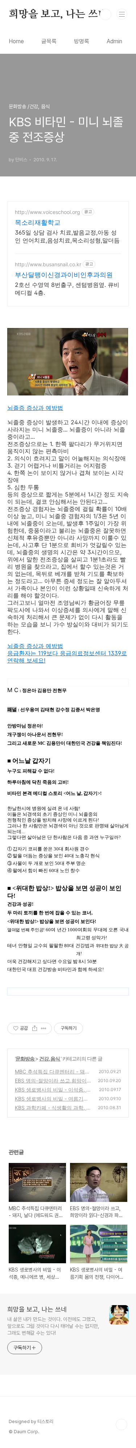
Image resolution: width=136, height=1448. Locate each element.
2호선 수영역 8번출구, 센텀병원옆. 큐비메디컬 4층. (67, 288)
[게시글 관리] (43, 1028)
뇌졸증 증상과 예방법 (35, 407)
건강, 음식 (50, 1058)
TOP (121, 1424)
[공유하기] (34, 1028)
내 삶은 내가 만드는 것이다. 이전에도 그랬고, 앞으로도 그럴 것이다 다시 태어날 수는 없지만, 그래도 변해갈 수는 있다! (53, 1326)
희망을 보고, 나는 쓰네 (58, 14)
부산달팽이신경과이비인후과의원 (64, 275)
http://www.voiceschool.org (47, 212)
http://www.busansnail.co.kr (48, 264)
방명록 (81, 41)
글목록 (49, 41)
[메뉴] (121, 14)
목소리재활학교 (38, 222)
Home (16, 41)
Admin (114, 41)
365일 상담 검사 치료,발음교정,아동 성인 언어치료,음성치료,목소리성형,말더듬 (67, 236)
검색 (105, 14)
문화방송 (25, 1058)
